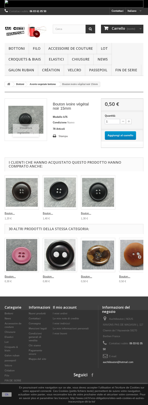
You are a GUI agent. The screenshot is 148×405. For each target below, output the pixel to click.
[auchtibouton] (26, 30)
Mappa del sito (37, 359)
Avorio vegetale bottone (43, 84)
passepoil (98, 70)
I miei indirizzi (61, 323)
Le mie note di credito (66, 318)
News (103, 59)
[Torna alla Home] (8, 84)
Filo (36, 48)
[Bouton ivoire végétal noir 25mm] (98, 192)
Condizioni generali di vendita (35, 337)
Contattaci (118, 10)
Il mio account (65, 307)
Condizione (59, 122)
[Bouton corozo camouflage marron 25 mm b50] (98, 255)
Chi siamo (35, 345)
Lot (104, 48)
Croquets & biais (24, 59)
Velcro (74, 70)
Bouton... (10, 213)
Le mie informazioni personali (71, 328)
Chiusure (81, 59)
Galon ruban (21, 70)
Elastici (56, 59)
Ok (6, 394)
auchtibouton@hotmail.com (118, 362)
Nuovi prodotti (37, 313)
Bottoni (16, 48)
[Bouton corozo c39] (22, 255)
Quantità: (110, 115)
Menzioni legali (38, 328)
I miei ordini (60, 313)
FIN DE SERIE (126, 70)
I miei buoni (60, 333)
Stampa (63, 136)
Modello (57, 116)
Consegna (35, 323)
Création (51, 70)
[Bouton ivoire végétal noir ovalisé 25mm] (60, 192)
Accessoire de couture (70, 48)
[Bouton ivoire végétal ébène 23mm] (22, 192)
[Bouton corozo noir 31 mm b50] (60, 255)
